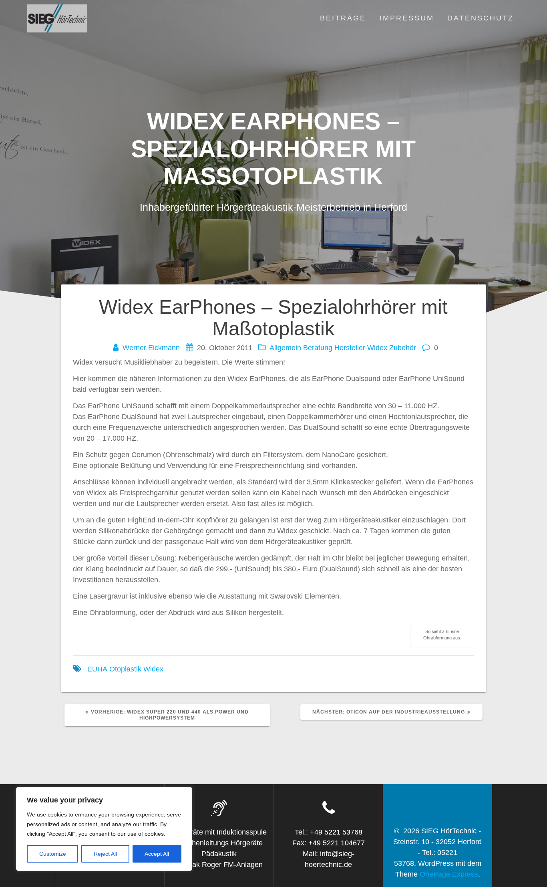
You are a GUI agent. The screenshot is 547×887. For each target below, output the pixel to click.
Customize (52, 854)
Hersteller (349, 348)
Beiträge (343, 18)
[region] (104, 829)
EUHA (97, 669)
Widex (377, 348)
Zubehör (402, 348)
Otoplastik (125, 669)
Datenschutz (480, 18)
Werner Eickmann (151, 348)
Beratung (317, 348)
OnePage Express (449, 874)
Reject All (105, 854)
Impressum (407, 18)
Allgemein (285, 348)
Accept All (157, 854)
